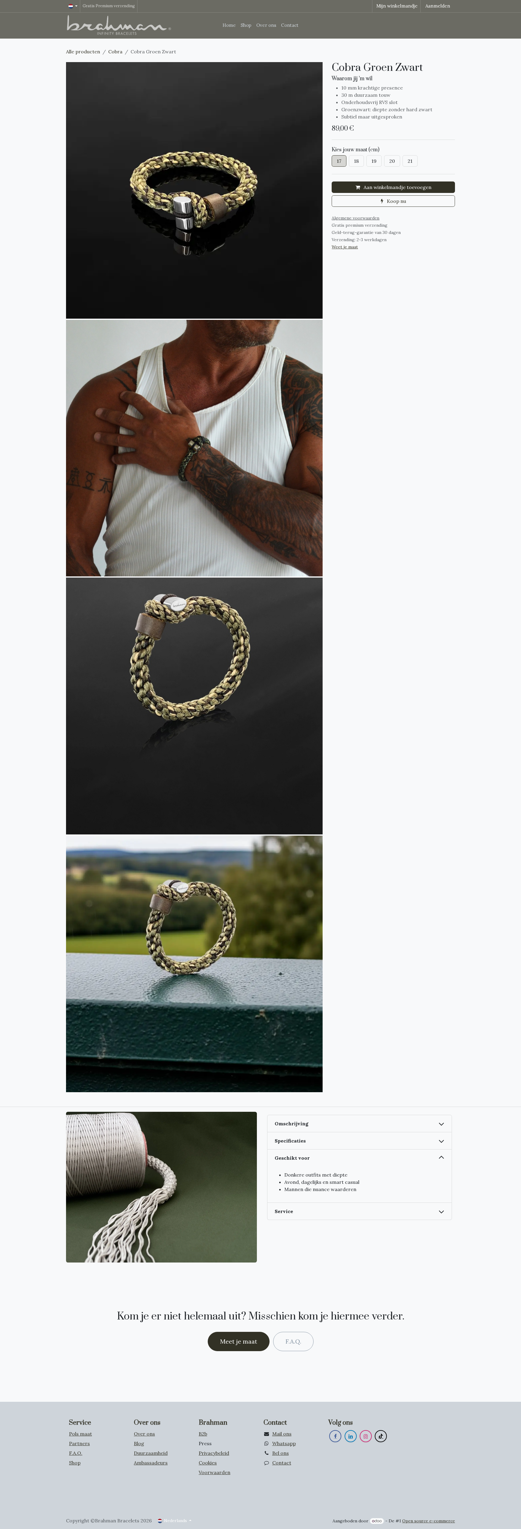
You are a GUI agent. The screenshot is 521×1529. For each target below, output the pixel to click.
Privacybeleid (214, 1453)
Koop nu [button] (396, 201)
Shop (75, 1463)
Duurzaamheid (151, 1453)
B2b (203, 1434)
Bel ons (280, 1453)
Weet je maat (345, 247)
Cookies (208, 1463)
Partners (79, 1443)
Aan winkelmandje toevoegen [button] (396, 187)
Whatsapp (284, 1443)
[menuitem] (229, 25)
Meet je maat (238, 1341)
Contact (281, 1463)
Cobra (115, 52)
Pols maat (80, 1434)
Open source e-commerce (428, 1521)
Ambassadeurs (151, 1463)
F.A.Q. (293, 1341)
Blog (139, 1443)
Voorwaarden (214, 1472)
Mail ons (282, 1434)
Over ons (144, 1434)
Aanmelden (437, 6)
